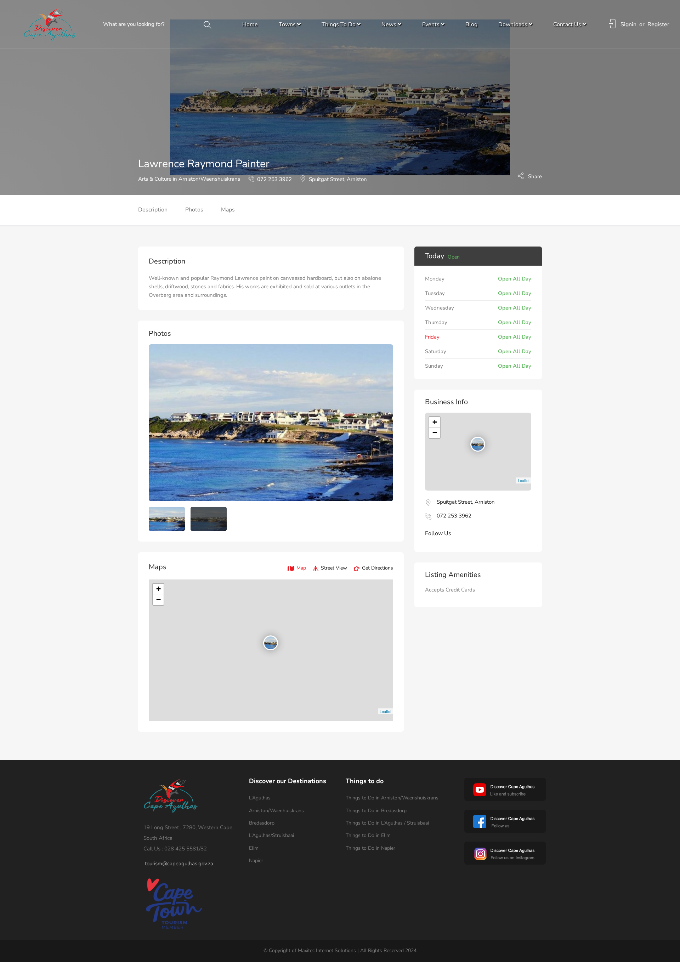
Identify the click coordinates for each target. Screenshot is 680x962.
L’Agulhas (260, 797)
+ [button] (158, 588)
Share (534, 176)
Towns (288, 24)
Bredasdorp (261, 823)
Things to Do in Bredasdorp (376, 810)
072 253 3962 (274, 179)
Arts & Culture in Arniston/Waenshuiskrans (189, 178)
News (389, 24)
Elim (254, 848)
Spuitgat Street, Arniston (338, 179)
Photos (194, 210)
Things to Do (339, 24)
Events (431, 24)
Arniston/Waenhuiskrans (276, 810)
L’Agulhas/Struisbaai (271, 835)
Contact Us (568, 24)
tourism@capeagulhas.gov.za (179, 863)
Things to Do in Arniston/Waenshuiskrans (392, 797)
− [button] (158, 599)
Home (250, 24)
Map (300, 568)
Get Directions (377, 568)
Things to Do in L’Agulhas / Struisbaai (387, 823)
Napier (256, 860)
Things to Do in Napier (370, 848)
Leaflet (385, 711)
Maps (228, 210)
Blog (471, 24)
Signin (628, 24)
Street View (333, 568)
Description (153, 210)
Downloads (513, 24)
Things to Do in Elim (368, 835)
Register (658, 24)
